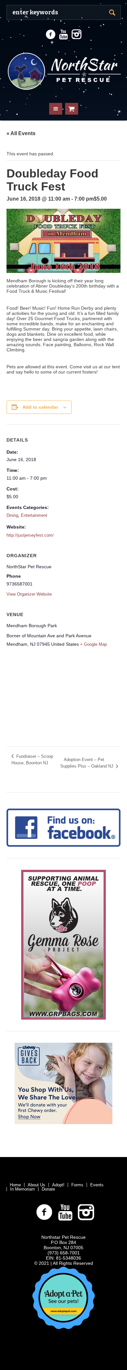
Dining (12, 515)
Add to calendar (40, 407)
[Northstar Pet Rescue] (64, 70)
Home (15, 1185)
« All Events (21, 133)
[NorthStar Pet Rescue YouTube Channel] (63, 34)
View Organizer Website (29, 594)
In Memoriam (22, 1189)
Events (97, 1185)
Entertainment (34, 515)
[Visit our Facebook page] (50, 34)
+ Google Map (93, 644)
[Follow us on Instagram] (76, 34)
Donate (48, 1189)
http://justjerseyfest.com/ (30, 535)
